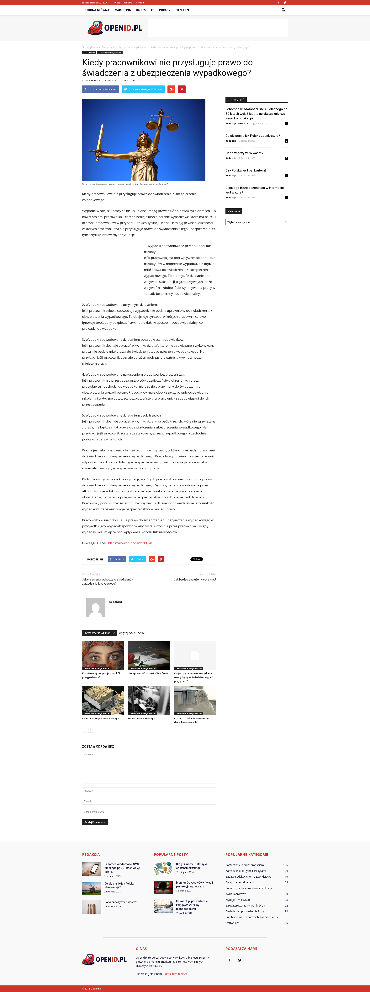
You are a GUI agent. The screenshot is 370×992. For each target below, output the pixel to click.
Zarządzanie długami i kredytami (245, 871)
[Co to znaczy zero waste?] (91, 907)
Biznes (141, 10)
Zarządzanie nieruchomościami (244, 865)
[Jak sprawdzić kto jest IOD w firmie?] (149, 655)
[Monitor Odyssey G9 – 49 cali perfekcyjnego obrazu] (163, 887)
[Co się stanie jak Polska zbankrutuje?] (91, 888)
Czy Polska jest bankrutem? (246, 170)
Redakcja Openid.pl (236, 123)
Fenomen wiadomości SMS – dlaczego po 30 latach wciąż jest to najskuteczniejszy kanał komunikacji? (256, 113)
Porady (164, 10)
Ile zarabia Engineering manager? (101, 718)
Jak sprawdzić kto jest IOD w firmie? (149, 673)
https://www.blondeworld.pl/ (130, 543)
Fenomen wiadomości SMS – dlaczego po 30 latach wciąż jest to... (122, 868)
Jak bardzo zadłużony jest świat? (195, 579)
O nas (117, 2)
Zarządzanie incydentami (109, 52)
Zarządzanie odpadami (239, 882)
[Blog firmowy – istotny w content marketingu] (163, 869)
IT (152, 10)
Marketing (123, 10)
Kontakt (140, 2)
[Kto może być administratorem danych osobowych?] (195, 700)
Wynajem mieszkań (237, 900)
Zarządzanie (89, 52)
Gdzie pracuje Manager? (142, 718)
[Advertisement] (218, 28)
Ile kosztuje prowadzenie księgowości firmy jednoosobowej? (192, 905)
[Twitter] (285, 2)
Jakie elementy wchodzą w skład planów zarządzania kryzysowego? (108, 581)
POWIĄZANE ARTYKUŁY (99, 633)
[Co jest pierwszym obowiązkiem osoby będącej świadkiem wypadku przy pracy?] (195, 655)
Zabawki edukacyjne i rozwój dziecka (248, 876)
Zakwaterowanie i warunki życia (245, 905)
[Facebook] (279, 2)
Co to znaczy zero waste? (244, 153)
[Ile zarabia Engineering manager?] (103, 700)
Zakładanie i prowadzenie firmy (244, 911)
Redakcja (94, 80)
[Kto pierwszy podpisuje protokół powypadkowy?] (103, 655)
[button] (283, 10)
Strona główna (97, 10)
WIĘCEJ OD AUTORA (132, 633)
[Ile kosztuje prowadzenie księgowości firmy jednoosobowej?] (163, 906)
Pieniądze (183, 10)
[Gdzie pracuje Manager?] (149, 700)
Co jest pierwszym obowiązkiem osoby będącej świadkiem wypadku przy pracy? (194, 677)
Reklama (128, 2)
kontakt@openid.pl (175, 974)
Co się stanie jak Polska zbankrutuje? (252, 136)
